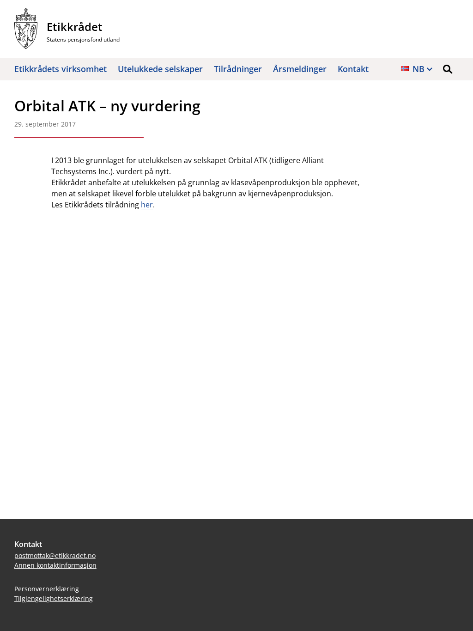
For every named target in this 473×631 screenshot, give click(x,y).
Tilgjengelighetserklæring (53, 598)
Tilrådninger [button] (238, 68)
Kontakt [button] (353, 68)
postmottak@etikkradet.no (55, 555)
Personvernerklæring (46, 588)
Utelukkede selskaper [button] (160, 68)
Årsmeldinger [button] (300, 68)
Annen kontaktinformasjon (55, 565)
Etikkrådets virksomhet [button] (60, 68)
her (147, 205)
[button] (448, 69)
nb (418, 68)
